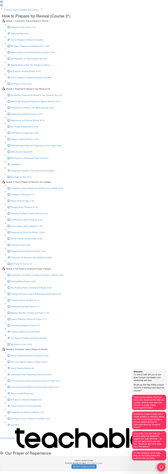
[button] (1, 2)
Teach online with (7, 438)
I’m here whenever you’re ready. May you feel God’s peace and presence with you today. (147, 455)
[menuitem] (1, 6)
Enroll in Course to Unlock (84, 466)
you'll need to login (94, 463)
